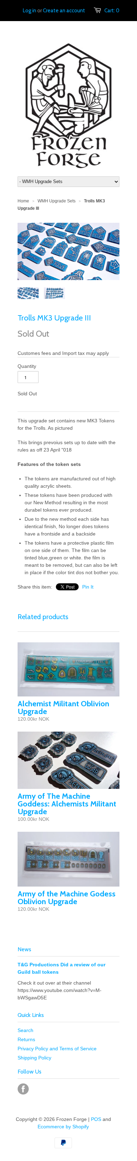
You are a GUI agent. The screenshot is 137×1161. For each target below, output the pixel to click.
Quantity (27, 366)
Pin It (87, 587)
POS (96, 1119)
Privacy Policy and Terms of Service (57, 1048)
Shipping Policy (34, 1058)
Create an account (64, 10)
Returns (26, 1039)
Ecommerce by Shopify (63, 1126)
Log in (29, 10)
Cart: (111, 10)
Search (25, 1030)
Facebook (23, 1089)
